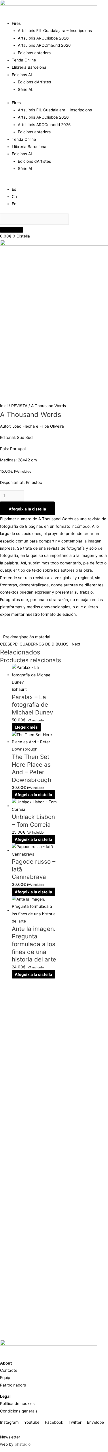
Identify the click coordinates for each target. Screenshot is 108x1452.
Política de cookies (17, 1403)
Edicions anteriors (34, 52)
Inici (3, 405)
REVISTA (19, 405)
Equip (5, 1377)
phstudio (23, 1444)
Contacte (8, 1370)
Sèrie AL (25, 89)
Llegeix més (26, 727)
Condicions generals (18, 1411)
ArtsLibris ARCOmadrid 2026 (44, 45)
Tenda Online (24, 60)
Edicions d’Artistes (34, 82)
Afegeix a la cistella (27, 509)
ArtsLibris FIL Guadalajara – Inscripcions (55, 30)
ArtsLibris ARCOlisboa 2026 (43, 38)
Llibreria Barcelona (29, 67)
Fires (16, 23)
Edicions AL (22, 74)
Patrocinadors (13, 1385)
